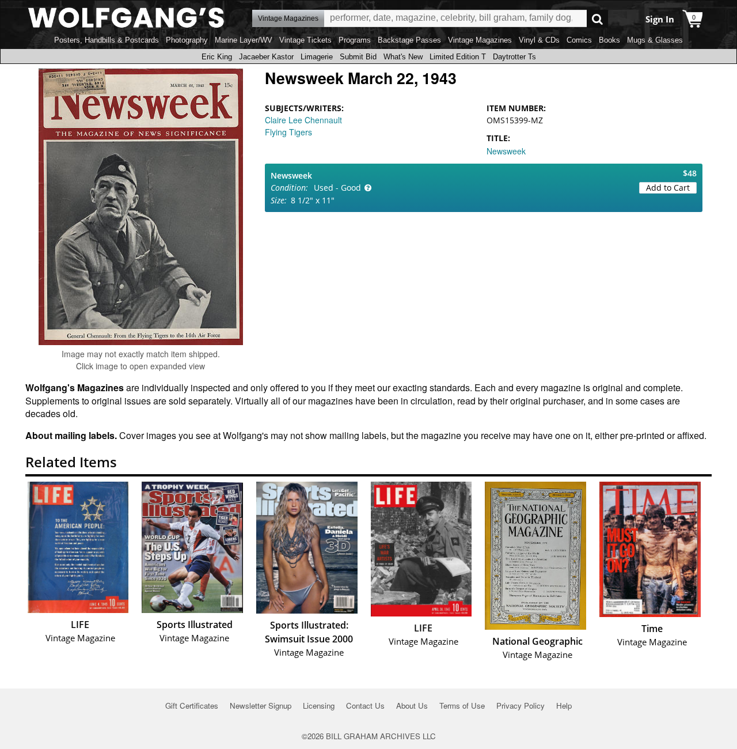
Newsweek (506, 151)
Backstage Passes (409, 40)
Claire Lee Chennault (303, 120)
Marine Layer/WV (243, 40)
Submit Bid (358, 56)
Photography (187, 40)
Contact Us (365, 705)
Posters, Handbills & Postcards (106, 40)
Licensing (319, 705)
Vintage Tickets (305, 40)
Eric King (217, 56)
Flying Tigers (288, 132)
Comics (579, 40)
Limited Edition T (458, 56)
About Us (412, 705)
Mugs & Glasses (655, 40)
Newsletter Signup (260, 705)
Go (597, 19)
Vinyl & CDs (539, 40)
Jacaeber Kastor (266, 56)
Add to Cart (668, 187)
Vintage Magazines (480, 40)
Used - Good (337, 187)
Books (609, 40)
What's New (403, 56)
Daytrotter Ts (514, 56)
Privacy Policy (520, 705)
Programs (355, 40)
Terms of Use (462, 705)
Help (564, 705)
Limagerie (317, 56)
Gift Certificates (191, 705)
